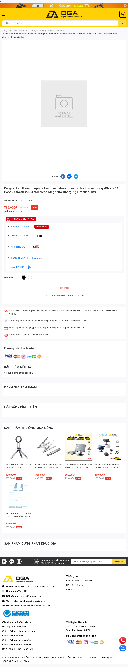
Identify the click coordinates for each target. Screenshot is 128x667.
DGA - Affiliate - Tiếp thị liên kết (17, 649)
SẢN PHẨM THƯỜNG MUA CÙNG (28, 428)
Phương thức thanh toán (14, 626)
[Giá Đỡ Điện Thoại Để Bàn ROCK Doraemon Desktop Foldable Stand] (19, 495)
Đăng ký (119, 561)
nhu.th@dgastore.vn (31, 596)
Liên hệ (70, 589)
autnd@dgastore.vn (35, 600)
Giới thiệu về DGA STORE (79, 580)
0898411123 (63, 295)
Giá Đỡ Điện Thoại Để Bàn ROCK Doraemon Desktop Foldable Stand (19, 516)
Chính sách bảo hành (13, 635)
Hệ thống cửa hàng (75, 585)
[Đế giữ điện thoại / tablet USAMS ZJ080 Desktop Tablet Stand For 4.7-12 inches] (108, 447)
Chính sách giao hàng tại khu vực (18, 631)
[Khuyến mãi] (64, 5)
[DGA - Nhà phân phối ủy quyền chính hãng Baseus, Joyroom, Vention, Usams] (64, 14)
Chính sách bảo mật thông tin (17, 644)
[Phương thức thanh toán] (23, 356)
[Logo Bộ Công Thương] (15, 613)
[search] (122, 23)
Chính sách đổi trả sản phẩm (16, 640)
